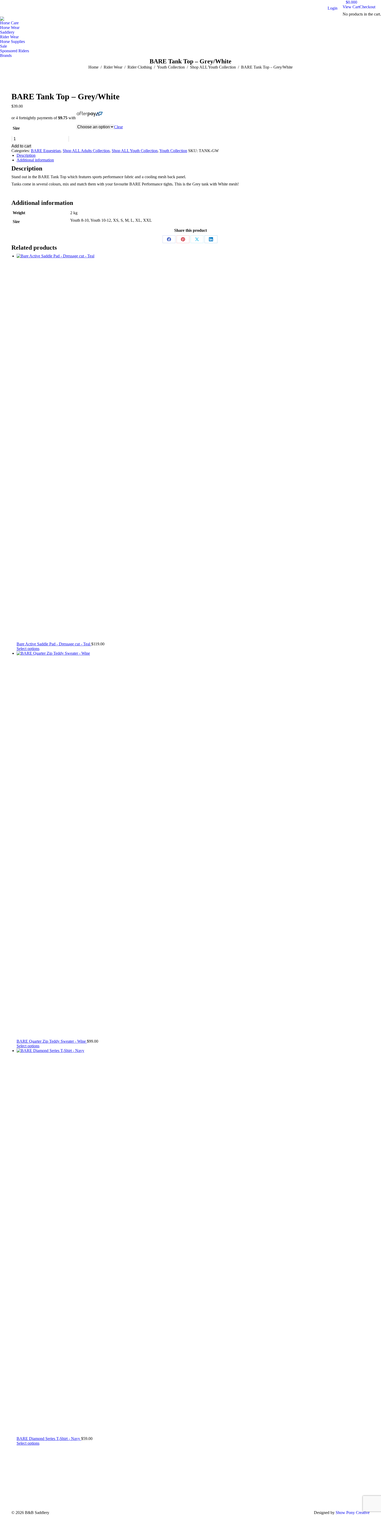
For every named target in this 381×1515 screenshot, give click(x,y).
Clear (118, 127)
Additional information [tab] (35, 160)
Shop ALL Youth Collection (135, 150)
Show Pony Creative (353, 1512)
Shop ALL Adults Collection (86, 150)
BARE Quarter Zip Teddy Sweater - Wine (52, 1041)
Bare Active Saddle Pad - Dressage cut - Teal (54, 644)
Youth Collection (173, 150)
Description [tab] (26, 155)
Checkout (367, 7)
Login (332, 8)
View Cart (351, 7)
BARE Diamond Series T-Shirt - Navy (49, 1438)
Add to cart (21, 146)
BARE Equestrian (46, 150)
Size (16, 128)
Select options (28, 648)
